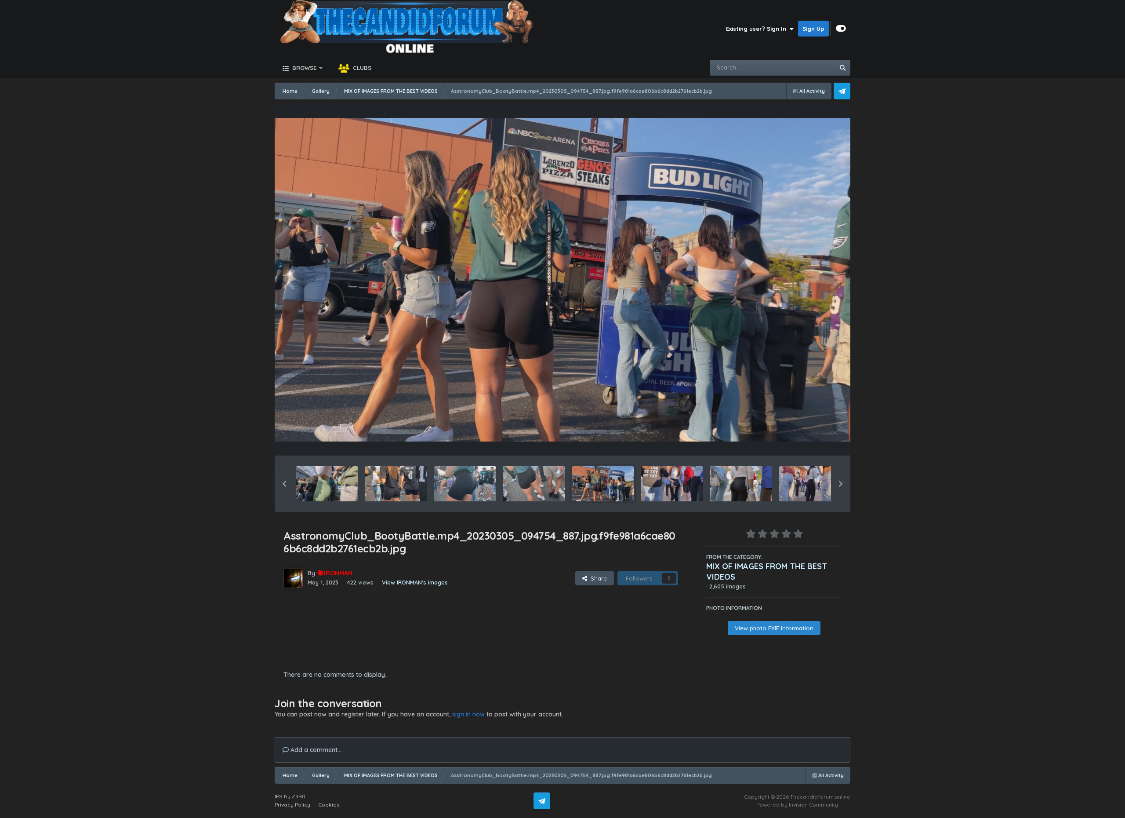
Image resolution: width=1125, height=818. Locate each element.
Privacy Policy (292, 804)
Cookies (328, 804)
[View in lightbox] (562, 280)
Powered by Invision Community (797, 804)
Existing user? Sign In (758, 28)
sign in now (468, 714)
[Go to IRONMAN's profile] (293, 578)
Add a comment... (315, 750)
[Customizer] (840, 29)
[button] (284, 483)
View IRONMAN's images (415, 582)
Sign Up (813, 28)
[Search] (842, 68)
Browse (303, 67)
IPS (279, 796)
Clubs (361, 67)
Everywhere (807, 67)
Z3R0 (298, 796)
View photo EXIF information (774, 628)
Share (597, 578)
